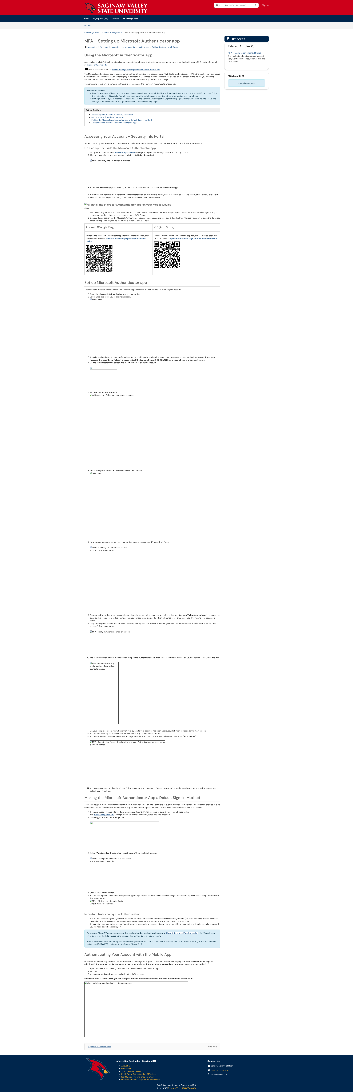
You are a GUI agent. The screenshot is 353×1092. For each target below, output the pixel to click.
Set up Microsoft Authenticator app (107, 117)
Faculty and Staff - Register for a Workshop (140, 1079)
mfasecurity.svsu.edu (97, 65)
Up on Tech (126, 1068)
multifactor (173, 47)
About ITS (125, 1066)
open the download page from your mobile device (193, 238)
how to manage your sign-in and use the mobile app (136, 69)
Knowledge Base (130, 18)
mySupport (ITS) (100, 18)
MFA (100, 47)
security (116, 47)
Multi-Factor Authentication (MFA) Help (138, 1074)
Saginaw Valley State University (182, 1088)
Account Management (112, 32)
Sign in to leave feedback (99, 1046)
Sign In (265, 5)
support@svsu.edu (220, 1070)
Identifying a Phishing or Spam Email (137, 1077)
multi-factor (143, 47)
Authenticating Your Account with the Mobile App (114, 123)
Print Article (237, 38)
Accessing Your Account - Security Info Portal (112, 114)
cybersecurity (128, 47)
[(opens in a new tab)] (115, 8)
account (91, 47)
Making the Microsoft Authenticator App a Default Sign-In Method (121, 120)
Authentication (159, 47)
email (107, 47)
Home (86, 18)
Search (88, 25)
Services (115, 18)
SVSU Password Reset (131, 1071)
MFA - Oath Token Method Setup (244, 52)
